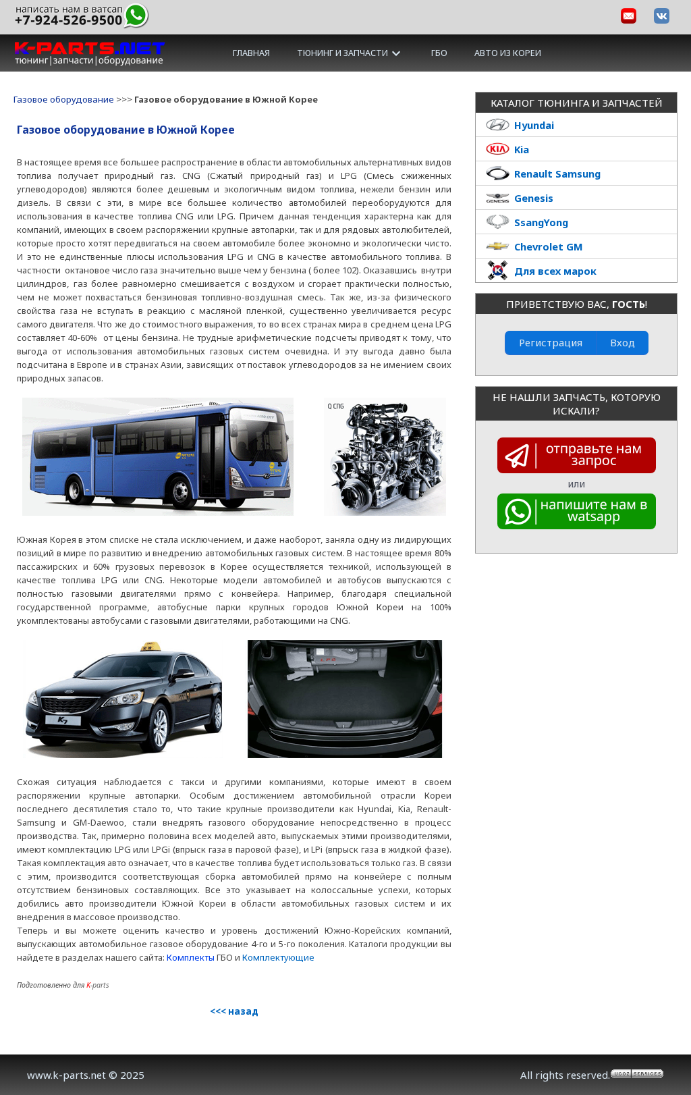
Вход (622, 342)
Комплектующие (278, 957)
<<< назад (234, 1011)
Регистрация (550, 342)
